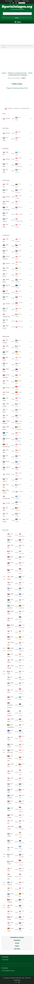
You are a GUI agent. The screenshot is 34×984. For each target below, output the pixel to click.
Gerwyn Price (21, 706)
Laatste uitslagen (25, 1)
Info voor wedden (9, 1)
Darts (16, 45)
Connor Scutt (21, 553)
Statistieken (17, 940)
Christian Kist (21, 828)
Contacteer (5, 959)
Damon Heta (21, 732)
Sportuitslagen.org (17, 6)
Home (5, 45)
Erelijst (17, 946)
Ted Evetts (21, 491)
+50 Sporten (10, 45)
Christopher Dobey (18, 221)
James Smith (21, 842)
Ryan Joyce (21, 326)
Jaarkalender (17, 1)
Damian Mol (21, 721)
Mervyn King (21, 656)
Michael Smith (22, 679)
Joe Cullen (21, 321)
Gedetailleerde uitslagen (17, 937)
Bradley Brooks (22, 536)
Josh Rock (21, 214)
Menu (19, 22)
